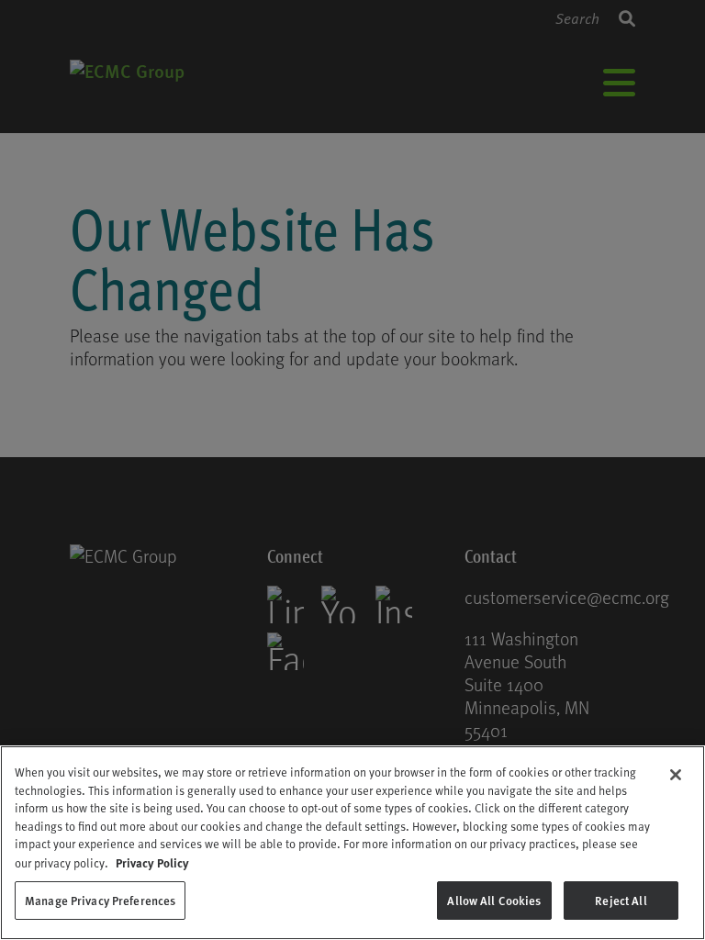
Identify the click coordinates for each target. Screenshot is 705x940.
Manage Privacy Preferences (100, 900)
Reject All (620, 900)
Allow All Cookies (494, 900)
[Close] (675, 775)
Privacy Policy (152, 862)
